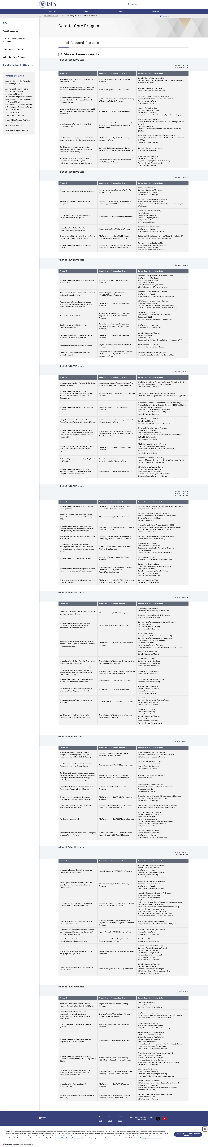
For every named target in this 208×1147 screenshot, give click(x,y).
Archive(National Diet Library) (18, 65)
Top (7, 23)
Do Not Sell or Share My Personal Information (141, 1118)
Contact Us (156, 11)
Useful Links (42, 1118)
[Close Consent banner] (205, 1129)
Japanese (133, 4)
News (121, 11)
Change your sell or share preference (151, 1138)
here (66, 1134)
